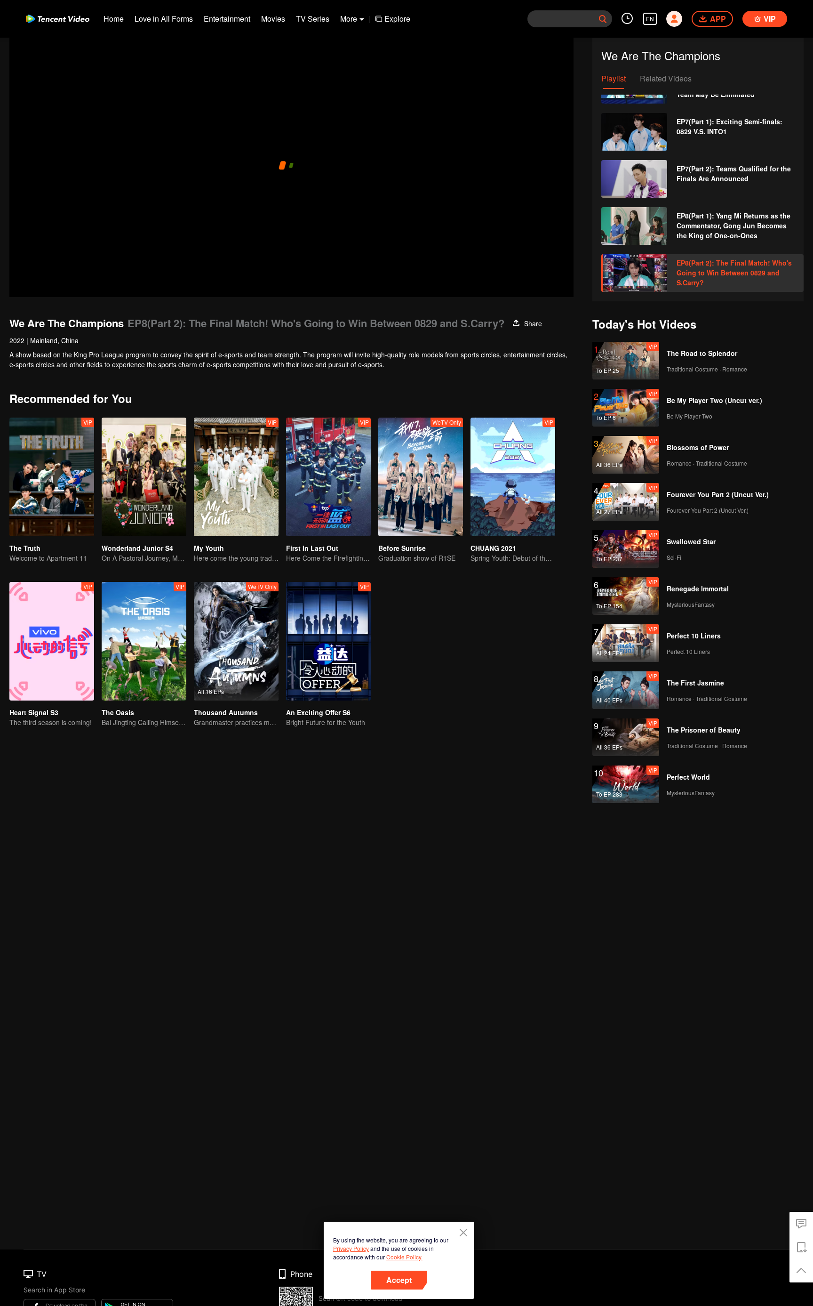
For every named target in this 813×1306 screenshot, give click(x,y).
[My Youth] (236, 477)
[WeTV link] (57, 18)
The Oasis (118, 712)
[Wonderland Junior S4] (144, 477)
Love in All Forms (164, 18)
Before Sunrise (402, 548)
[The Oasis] (144, 641)
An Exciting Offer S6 (318, 712)
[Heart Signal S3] (51, 641)
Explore (397, 18)
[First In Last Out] (328, 477)
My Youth (209, 548)
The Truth (24, 548)
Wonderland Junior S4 (137, 548)
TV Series (312, 18)
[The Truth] (51, 477)
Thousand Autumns (226, 712)
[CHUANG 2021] (512, 477)
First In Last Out (312, 548)
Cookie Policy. (404, 1257)
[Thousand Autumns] (236, 641)
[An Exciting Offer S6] (328, 641)
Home (114, 18)
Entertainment (227, 18)
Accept (399, 1279)
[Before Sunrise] (420, 477)
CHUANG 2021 (493, 548)
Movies (273, 18)
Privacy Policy (351, 1248)
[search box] (602, 18)
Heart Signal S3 (33, 712)
